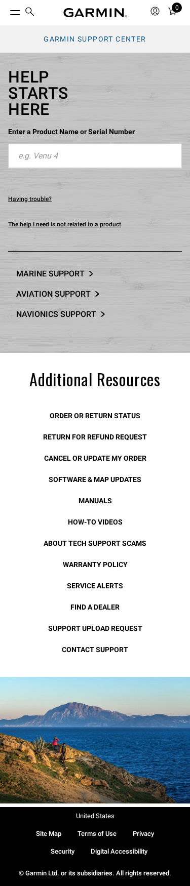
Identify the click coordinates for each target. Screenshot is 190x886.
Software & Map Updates (95, 479)
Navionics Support (56, 314)
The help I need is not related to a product (64, 224)
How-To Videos (95, 522)
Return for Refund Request (95, 437)
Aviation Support (53, 294)
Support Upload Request (95, 628)
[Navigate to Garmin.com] (95, 12)
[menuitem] (29, 13)
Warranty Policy (95, 564)
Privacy (143, 833)
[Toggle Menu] (6, 10)
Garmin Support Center (95, 39)
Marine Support (50, 273)
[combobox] (95, 156)
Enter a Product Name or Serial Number (71, 132)
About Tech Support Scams (95, 543)
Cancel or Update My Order (95, 458)
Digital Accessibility (119, 851)
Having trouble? (30, 199)
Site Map (48, 833)
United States (95, 816)
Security (62, 851)
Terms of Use (97, 833)
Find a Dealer (95, 607)
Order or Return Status (95, 416)
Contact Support (95, 650)
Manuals (95, 501)
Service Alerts (95, 586)
